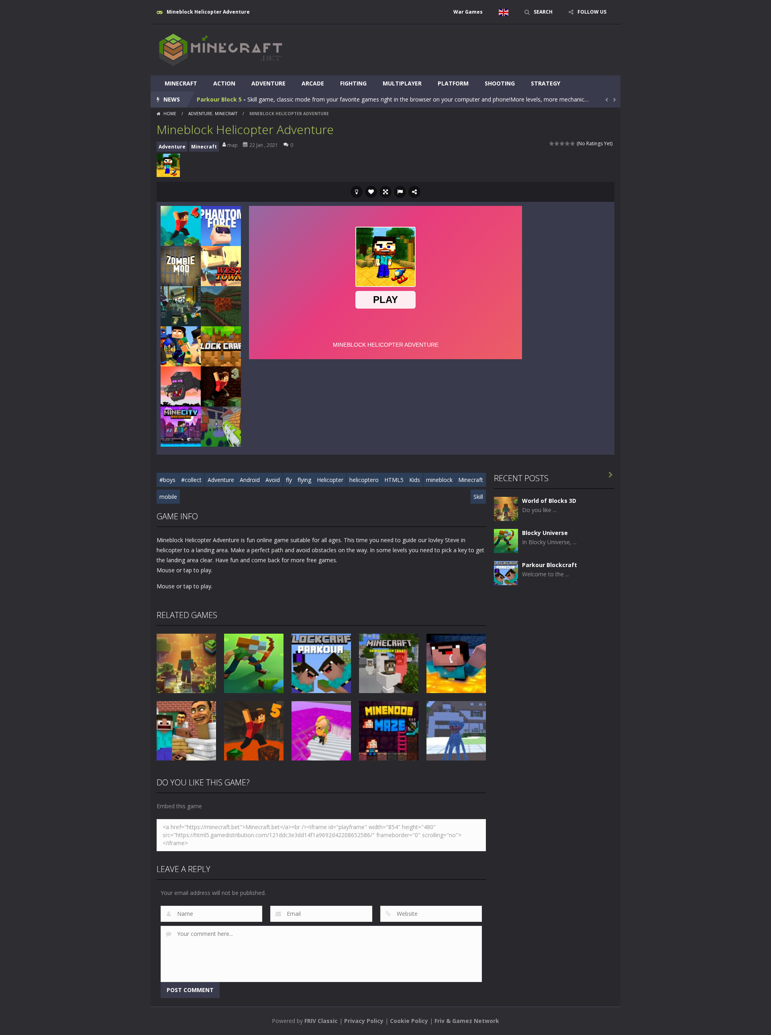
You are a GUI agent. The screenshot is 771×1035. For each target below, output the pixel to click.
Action (224, 83)
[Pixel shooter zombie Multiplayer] (181, 305)
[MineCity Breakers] (181, 426)
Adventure (268, 83)
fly (289, 480)
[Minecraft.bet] (221, 49)
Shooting (500, 83)
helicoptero (364, 480)
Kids (414, 480)
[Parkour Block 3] (221, 386)
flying (304, 480)
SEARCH (543, 11)
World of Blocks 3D (549, 500)
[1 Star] (552, 143)
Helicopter (330, 480)
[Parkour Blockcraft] (506, 572)
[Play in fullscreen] (385, 192)
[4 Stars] (567, 143)
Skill (478, 496)
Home (169, 113)
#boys (167, 480)
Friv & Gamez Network (466, 1021)
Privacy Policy (363, 1021)
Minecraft (181, 83)
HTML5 (394, 480)
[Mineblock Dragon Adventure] (181, 386)
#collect (191, 480)
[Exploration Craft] (221, 305)
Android (250, 480)
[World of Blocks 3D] (506, 508)
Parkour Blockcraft (549, 565)
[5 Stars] (572, 143)
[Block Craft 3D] (221, 346)
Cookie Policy (409, 1021)
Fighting (353, 83)
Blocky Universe (545, 533)
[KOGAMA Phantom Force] (221, 225)
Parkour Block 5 (219, 99)
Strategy (545, 83)
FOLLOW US (591, 11)
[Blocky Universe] (506, 540)
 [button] (400, 192)
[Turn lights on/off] (357, 192)
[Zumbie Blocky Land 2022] (221, 426)
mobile (168, 496)
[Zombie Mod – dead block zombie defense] (181, 265)
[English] (503, 12)
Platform (453, 83)
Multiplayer (402, 83)
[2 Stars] (557, 143)
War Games (468, 11)
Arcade (313, 83)
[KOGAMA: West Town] (221, 265)
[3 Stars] (562, 143)
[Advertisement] (468, 49)
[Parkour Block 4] (181, 225)
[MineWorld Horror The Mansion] (181, 346)
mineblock (439, 480)
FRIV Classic (321, 1021)
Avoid (272, 480)
